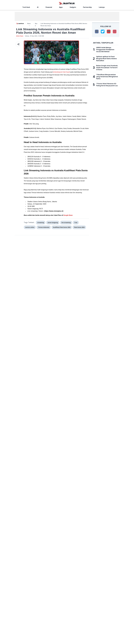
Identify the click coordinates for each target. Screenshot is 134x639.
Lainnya (102, 7)
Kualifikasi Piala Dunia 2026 (61, 227)
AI (37, 7)
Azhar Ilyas (19, 36)
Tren (75, 222)
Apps (61, 7)
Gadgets (73, 7)
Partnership (87, 7)
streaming (40, 222)
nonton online (29, 227)
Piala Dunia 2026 (79, 227)
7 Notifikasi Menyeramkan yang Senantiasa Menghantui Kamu (107, 77)
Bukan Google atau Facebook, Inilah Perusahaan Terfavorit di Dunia (107, 68)
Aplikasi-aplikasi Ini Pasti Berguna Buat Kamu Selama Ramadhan (106, 59)
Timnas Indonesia (43, 227)
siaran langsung (53, 222)
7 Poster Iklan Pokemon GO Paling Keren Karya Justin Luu (107, 85)
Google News (68, 215)
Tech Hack (26, 7)
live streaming (66, 222)
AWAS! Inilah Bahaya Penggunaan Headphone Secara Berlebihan (105, 50)
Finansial (49, 7)
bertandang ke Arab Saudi (61, 72)
